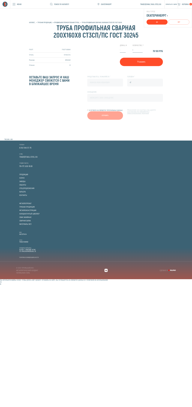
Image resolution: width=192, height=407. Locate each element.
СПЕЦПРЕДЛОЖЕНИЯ (26, 188)
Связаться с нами (171, 4)
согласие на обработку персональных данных (138, 112)
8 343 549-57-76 (25, 148)
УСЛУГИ (21, 178)
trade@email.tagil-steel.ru (150, 4)
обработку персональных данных (111, 110)
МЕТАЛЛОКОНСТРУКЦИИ (27, 210)
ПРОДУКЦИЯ (23, 174)
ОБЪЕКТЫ (22, 185)
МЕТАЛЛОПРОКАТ (25, 203)
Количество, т (138, 45)
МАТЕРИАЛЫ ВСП (25, 224)
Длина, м (123, 45)
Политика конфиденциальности (29, 257)
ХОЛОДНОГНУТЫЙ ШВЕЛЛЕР (29, 214)
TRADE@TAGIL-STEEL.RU (28, 157)
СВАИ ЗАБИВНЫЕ (25, 217)
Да (157, 22)
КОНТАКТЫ (23, 195)
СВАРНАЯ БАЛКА (25, 221)
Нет (179, 22)
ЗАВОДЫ (22, 181)
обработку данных (77, 280)
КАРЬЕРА (22, 192)
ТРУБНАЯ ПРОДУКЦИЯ (27, 207)
